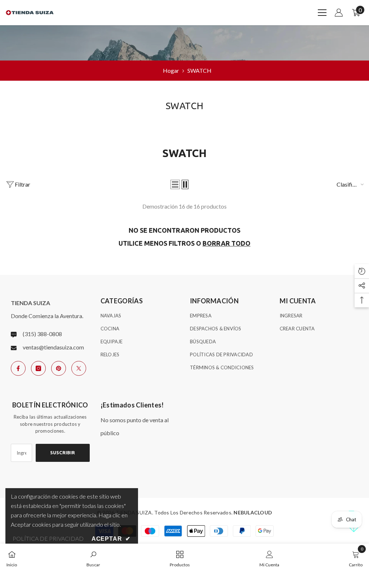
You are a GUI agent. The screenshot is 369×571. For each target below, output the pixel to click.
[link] (93, 557)
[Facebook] (18, 368)
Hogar (171, 70)
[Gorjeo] (78, 368)
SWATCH (199, 70)
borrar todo (226, 243)
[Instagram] (38, 368)
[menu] (322, 12)
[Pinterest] (58, 368)
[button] (175, 184)
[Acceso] (339, 13)
